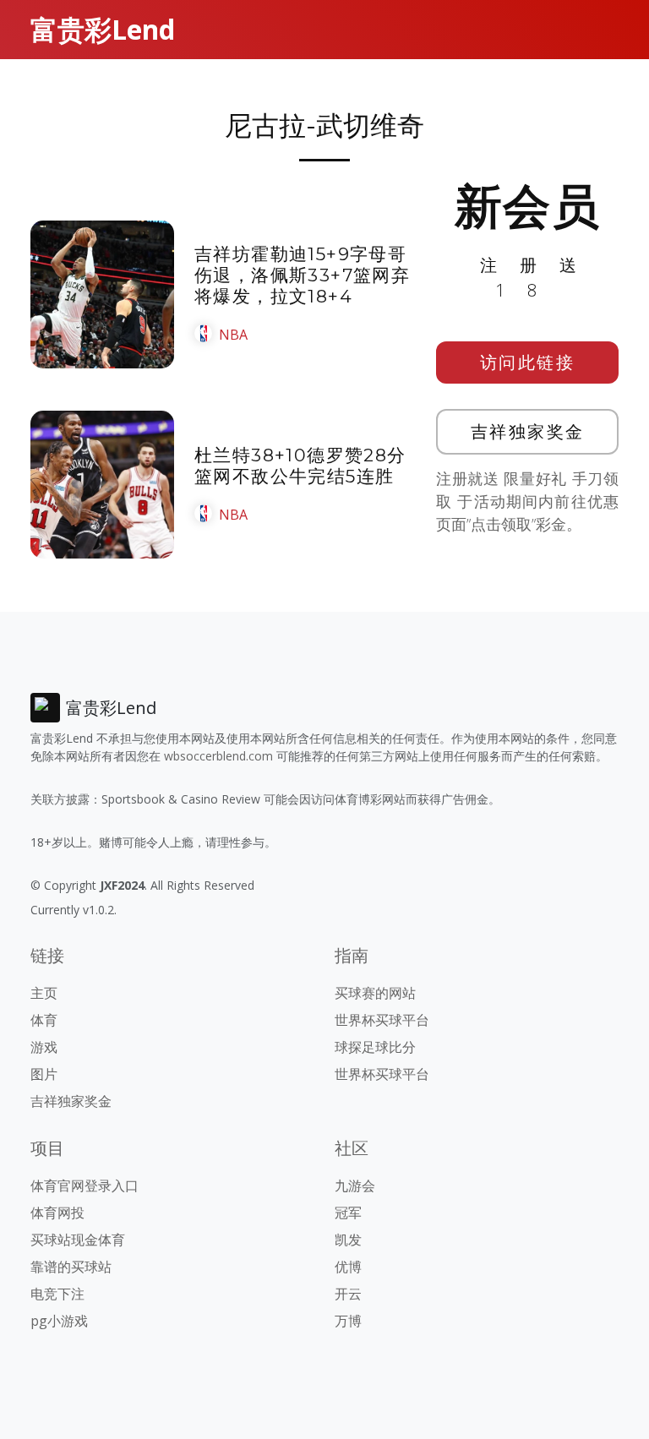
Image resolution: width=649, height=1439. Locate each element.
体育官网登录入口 (84, 1185)
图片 (43, 1074)
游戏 (43, 1047)
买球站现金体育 (77, 1239)
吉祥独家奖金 (528, 431)
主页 (43, 993)
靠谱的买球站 (71, 1266)
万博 (348, 1320)
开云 (348, 1293)
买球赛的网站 (375, 993)
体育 (43, 1020)
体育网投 (57, 1212)
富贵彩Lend (102, 29)
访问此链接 (527, 362)
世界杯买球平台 (382, 1020)
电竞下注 (57, 1293)
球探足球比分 (375, 1047)
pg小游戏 (59, 1320)
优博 (348, 1266)
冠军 (348, 1212)
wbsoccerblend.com (218, 756)
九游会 (355, 1185)
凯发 (348, 1239)
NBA (233, 334)
